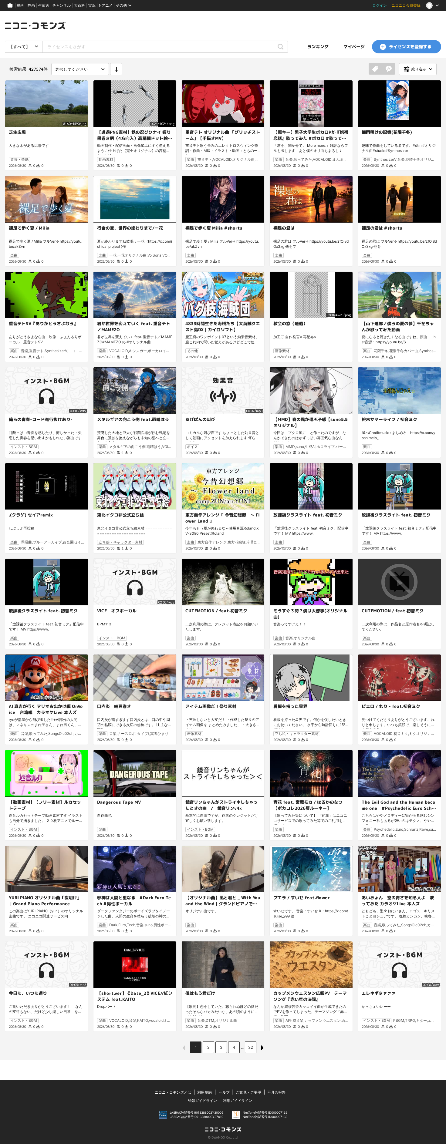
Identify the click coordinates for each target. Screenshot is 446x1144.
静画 (31, 5)
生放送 (43, 5)
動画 (20, 5)
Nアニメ (106, 5)
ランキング (318, 46)
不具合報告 (276, 1092)
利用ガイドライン (237, 1100)
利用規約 (204, 1092)
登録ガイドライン (202, 1100)
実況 (92, 5)
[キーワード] (388, 69)
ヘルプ (224, 1092)
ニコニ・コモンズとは (173, 1092)
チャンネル (61, 5)
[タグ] (375, 69)
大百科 (79, 5)
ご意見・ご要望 (248, 1092)
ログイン (379, 5)
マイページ (354, 46)
